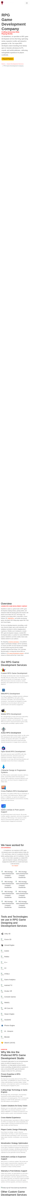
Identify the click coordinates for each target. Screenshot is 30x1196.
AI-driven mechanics (13, 641)
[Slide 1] (6, 1186)
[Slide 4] (15, 1186)
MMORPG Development (10, 694)
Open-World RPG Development (13, 751)
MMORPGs (11, 618)
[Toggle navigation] (27, 3)
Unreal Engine (9, 945)
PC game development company (15, 653)
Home (3, 64)
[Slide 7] (23, 1186)
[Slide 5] (18, 1186)
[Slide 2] (9, 1186)
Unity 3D (7, 934)
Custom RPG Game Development (14, 673)
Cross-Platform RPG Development (14, 791)
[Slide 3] (12, 1186)
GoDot (6, 951)
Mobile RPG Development (11, 714)
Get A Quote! (15, 865)
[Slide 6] (21, 1186)
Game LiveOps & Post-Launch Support (12, 811)
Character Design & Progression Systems (13, 771)
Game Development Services (15, 64)
